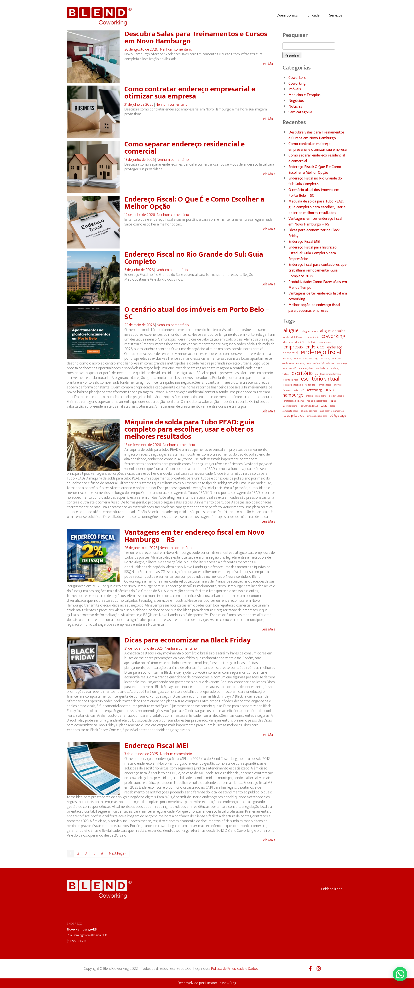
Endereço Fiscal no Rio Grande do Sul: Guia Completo (193, 258)
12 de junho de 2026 (139, 215)
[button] (400, 974)
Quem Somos (287, 15)
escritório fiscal (291, 380)
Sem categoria (300, 112)
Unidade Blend (331, 889)
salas (324, 406)
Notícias (295, 107)
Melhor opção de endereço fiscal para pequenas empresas (314, 308)
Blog (233, 983)
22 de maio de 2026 (139, 325)
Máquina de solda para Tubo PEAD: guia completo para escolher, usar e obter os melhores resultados (189, 429)
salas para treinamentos (332, 411)
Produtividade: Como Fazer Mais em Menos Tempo (317, 285)
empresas (293, 347)
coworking (333, 336)
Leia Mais (268, 64)
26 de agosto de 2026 (141, 49)
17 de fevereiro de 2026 (142, 445)
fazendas (310, 385)
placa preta (320, 396)
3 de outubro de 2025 (141, 754)
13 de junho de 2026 (139, 159)
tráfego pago (338, 416)
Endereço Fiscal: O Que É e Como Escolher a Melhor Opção (194, 203)
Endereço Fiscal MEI (156, 745)
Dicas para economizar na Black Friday (187, 640)
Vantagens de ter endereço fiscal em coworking (317, 296)
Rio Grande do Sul (309, 406)
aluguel (291, 330)
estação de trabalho (293, 385)
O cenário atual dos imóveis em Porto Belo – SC (196, 313)
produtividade (336, 396)
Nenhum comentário (176, 49)
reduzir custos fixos (317, 401)
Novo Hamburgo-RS (82, 929)
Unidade (313, 15)
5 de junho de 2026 (139, 270)
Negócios (296, 101)
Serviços (335, 15)
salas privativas (293, 416)
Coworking (297, 84)
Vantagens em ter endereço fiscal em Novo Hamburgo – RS (194, 536)
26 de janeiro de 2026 (141, 548)
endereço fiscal (321, 352)
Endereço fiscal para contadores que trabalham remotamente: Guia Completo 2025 (317, 270)
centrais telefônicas (293, 337)
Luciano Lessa (215, 983)
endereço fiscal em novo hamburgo (301, 358)
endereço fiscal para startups (313, 368)
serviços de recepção (317, 416)
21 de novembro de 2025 (143, 648)
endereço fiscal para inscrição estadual (315, 363)
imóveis (337, 385)
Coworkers (297, 78)
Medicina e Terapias (304, 95)
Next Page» (117, 853)
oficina (309, 396)
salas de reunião (309, 411)
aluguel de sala (309, 331)
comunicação (312, 337)
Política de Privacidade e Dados (234, 968)
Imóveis (294, 89)
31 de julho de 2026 (139, 104)
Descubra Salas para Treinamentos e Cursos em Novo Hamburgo (195, 37)
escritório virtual (320, 379)
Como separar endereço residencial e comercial (184, 148)
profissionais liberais (293, 401)
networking (314, 390)
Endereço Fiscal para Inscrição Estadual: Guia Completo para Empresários (312, 253)
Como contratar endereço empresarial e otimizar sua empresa (189, 93)
